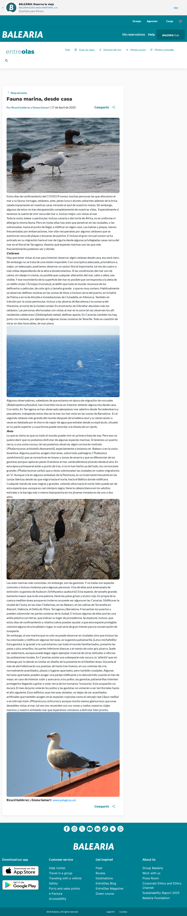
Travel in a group (60, 873)
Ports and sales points (64, 888)
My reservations (133, 34)
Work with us (151, 873)
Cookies (123, 911)
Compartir (101, 107)
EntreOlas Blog (106, 883)
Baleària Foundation (156, 898)
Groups (137, 21)
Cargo (169, 21)
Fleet (99, 868)
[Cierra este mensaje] (3, 8)
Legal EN (110, 911)
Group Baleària (152, 868)
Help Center (57, 868)
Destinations (104, 878)
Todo (67, 49)
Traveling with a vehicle (65, 878)
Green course (105, 893)
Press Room (150, 878)
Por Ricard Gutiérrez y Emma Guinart (28, 107)
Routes (100, 873)
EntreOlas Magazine (109, 888)
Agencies (152, 21)
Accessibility (57, 898)
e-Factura (55, 893)
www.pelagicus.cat (64, 800)
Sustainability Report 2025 (161, 893)
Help (151, 34)
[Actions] (180, 21)
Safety (53, 883)
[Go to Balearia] (23, 34)
